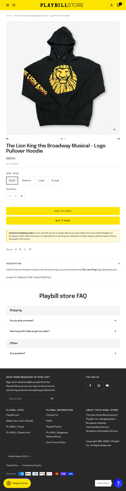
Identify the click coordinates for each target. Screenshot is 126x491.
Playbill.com (12, 414)
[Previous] (7, 139)
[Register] (51, 398)
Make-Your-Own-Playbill (19, 420)
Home (9, 15)
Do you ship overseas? (22, 320)
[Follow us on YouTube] (107, 385)
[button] (118, 483)
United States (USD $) (18, 456)
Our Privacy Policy (56, 442)
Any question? (17, 353)
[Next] (118, 139)
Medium (26, 180)
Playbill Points (53, 426)
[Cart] (118, 5)
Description (13, 263)
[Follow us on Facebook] (90, 385)
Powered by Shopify (32, 465)
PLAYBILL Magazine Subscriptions (57, 434)
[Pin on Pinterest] (20, 249)
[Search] (14, 5)
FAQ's (49, 420)
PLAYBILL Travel (15, 426)
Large (41, 180)
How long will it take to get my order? (30, 331)
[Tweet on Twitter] (25, 249)
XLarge (55, 180)
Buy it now (63, 220)
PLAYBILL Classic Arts (18, 432)
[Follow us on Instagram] (98, 385)
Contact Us (52, 414)
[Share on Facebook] (16, 249)
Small (12, 180)
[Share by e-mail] (30, 249)
